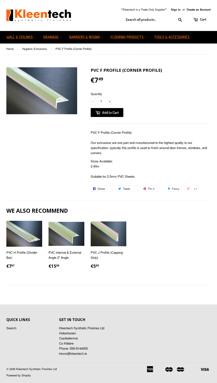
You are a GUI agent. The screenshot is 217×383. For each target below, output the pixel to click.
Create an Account (199, 9)
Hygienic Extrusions (34, 49)
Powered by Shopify (18, 375)
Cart (202, 19)
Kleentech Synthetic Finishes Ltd (36, 369)
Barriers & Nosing (85, 37)
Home (10, 49)
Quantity (96, 94)
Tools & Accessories (171, 37)
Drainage (51, 37)
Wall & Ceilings (19, 37)
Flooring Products (127, 37)
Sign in (176, 9)
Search (11, 328)
